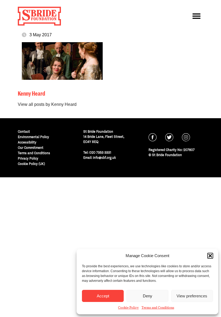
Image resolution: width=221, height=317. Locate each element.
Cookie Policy (128, 307)
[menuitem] (45, 131)
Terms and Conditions (157, 307)
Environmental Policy (33, 137)
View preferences (192, 296)
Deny (147, 296)
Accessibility (27, 142)
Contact (24, 131)
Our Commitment (30, 148)
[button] (210, 255)
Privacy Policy (28, 158)
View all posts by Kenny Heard (47, 104)
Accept (103, 296)
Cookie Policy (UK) (31, 164)
